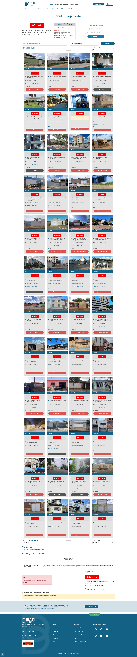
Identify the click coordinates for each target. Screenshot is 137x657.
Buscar (107, 44)
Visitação (101, 33)
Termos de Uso (79, 631)
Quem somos (58, 4)
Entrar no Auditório (95, 589)
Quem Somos (57, 631)
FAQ (76, 638)
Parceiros (65, 4)
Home (51, 4)
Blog (76, 4)
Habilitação (96, 36)
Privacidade (78, 628)
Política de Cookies (80, 635)
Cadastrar (98, 4)
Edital (90, 33)
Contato (72, 4)
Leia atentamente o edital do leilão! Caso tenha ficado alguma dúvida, (36, 580)
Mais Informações (80, 642)
